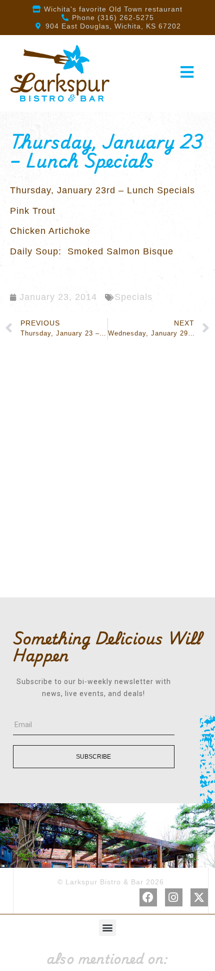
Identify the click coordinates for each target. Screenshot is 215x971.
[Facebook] (148, 897)
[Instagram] (173, 897)
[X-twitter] (199, 897)
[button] (107, 927)
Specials (133, 297)
